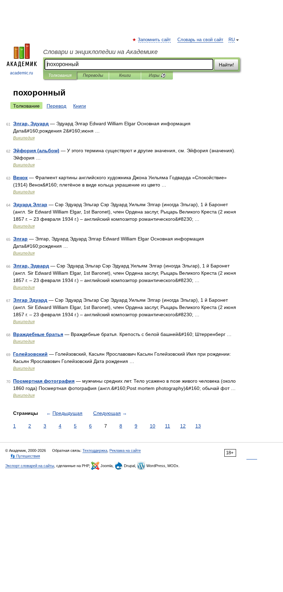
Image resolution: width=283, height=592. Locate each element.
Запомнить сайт (154, 39)
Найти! (226, 64)
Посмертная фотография (44, 381)
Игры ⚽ (157, 75)
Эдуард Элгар (30, 204)
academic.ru (21, 73)
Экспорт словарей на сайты (29, 466)
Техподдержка (94, 450)
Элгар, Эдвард (31, 265)
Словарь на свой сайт (200, 39)
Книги (125, 75)
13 (198, 426)
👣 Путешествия (25, 456)
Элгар (20, 239)
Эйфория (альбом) (36, 150)
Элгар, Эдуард (31, 123)
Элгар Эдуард (30, 300)
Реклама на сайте (125, 450)
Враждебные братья (38, 334)
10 (152, 426)
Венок (20, 177)
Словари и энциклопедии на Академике (100, 51)
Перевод (56, 106)
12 (183, 426)
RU (231, 39)
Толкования (59, 75)
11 (167, 426)
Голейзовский (30, 354)
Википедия (24, 138)
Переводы (93, 75)
